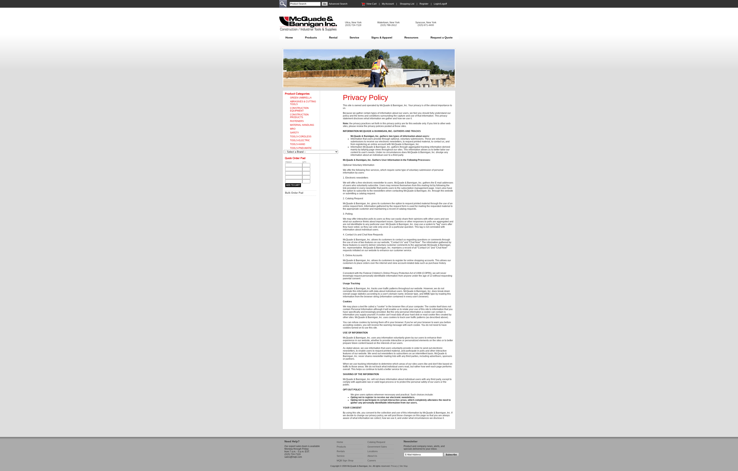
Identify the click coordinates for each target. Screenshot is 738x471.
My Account (388, 4)
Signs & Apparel (381, 37)
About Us (372, 456)
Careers (371, 460)
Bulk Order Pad (294, 192)
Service (354, 37)
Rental (333, 37)
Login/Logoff (440, 4)
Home (289, 37)
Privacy (394, 466)
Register (424, 4)
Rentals (341, 451)
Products (311, 37)
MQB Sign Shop (345, 460)
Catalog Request (376, 442)
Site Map (404, 466)
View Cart (371, 4)
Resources (411, 37)
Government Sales (377, 446)
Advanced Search (338, 4)
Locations (372, 451)
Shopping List (407, 4)
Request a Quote (441, 37)
